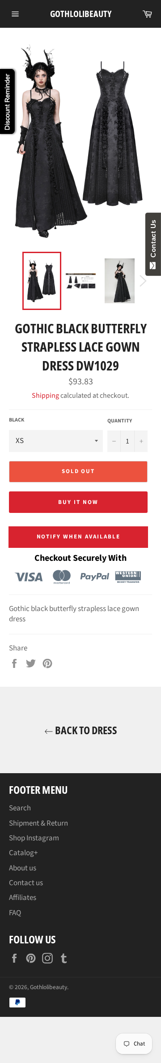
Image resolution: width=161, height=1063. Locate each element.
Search (20, 808)
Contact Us (153, 240)
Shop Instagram (34, 838)
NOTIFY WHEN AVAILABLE (78, 537)
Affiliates (22, 897)
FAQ (15, 913)
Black (16, 420)
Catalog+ (23, 853)
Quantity (119, 421)
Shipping (45, 395)
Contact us (26, 883)
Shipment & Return (38, 823)
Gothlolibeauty (80, 14)
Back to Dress (85, 730)
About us (22, 868)
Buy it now (78, 502)
